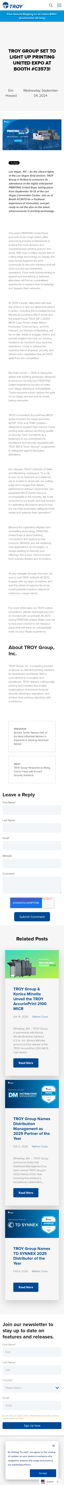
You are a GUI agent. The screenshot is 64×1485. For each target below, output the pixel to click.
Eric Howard (11, 93)
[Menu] (59, 5)
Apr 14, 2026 (20, 1017)
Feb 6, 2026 (20, 1271)
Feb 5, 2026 (20, 1146)
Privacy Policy (36, 1415)
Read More (26, 1063)
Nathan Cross (40, 1017)
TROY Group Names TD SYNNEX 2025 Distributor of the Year (31, 1255)
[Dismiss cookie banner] (53, 1445)
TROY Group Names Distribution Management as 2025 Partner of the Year (31, 1129)
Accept (43, 1473)
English (50, 1481)
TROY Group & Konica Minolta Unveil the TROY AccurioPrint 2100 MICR (30, 999)
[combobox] (50, 1481)
